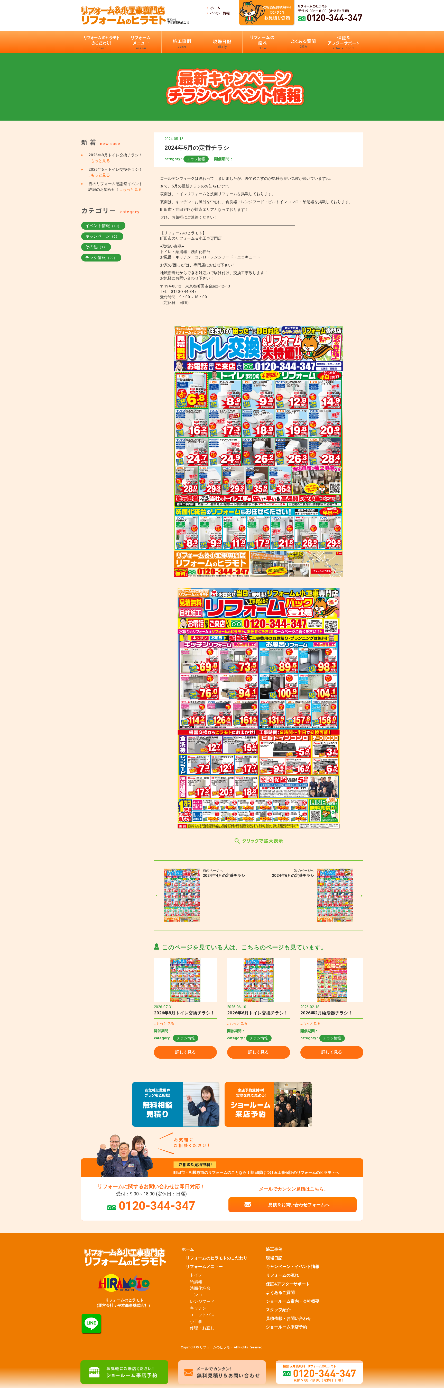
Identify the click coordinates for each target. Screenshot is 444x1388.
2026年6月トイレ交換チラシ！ (257, 1012)
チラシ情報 (196, 159)
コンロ (196, 1295)
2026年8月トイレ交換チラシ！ (184, 1012)
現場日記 (274, 1258)
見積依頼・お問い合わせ (288, 1318)
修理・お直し (202, 1328)
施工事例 (274, 1249)
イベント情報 (103, 225)
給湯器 (196, 1281)
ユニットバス (202, 1315)
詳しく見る (185, 1052)
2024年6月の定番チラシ (293, 875)
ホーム (188, 1249)
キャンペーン (102, 236)
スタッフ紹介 (278, 1310)
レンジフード (202, 1301)
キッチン (198, 1308)
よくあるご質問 (280, 1292)
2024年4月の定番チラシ (224, 875)
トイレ (196, 1275)
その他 (96, 246)
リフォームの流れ (282, 1275)
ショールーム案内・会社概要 (292, 1301)
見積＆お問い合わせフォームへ (298, 1204)
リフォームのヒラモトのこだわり (216, 1258)
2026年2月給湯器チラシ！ (326, 1012)
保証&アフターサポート (288, 1284)
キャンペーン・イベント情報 (292, 1266)
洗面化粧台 (200, 1288)
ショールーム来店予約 (286, 1327)
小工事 (196, 1321)
